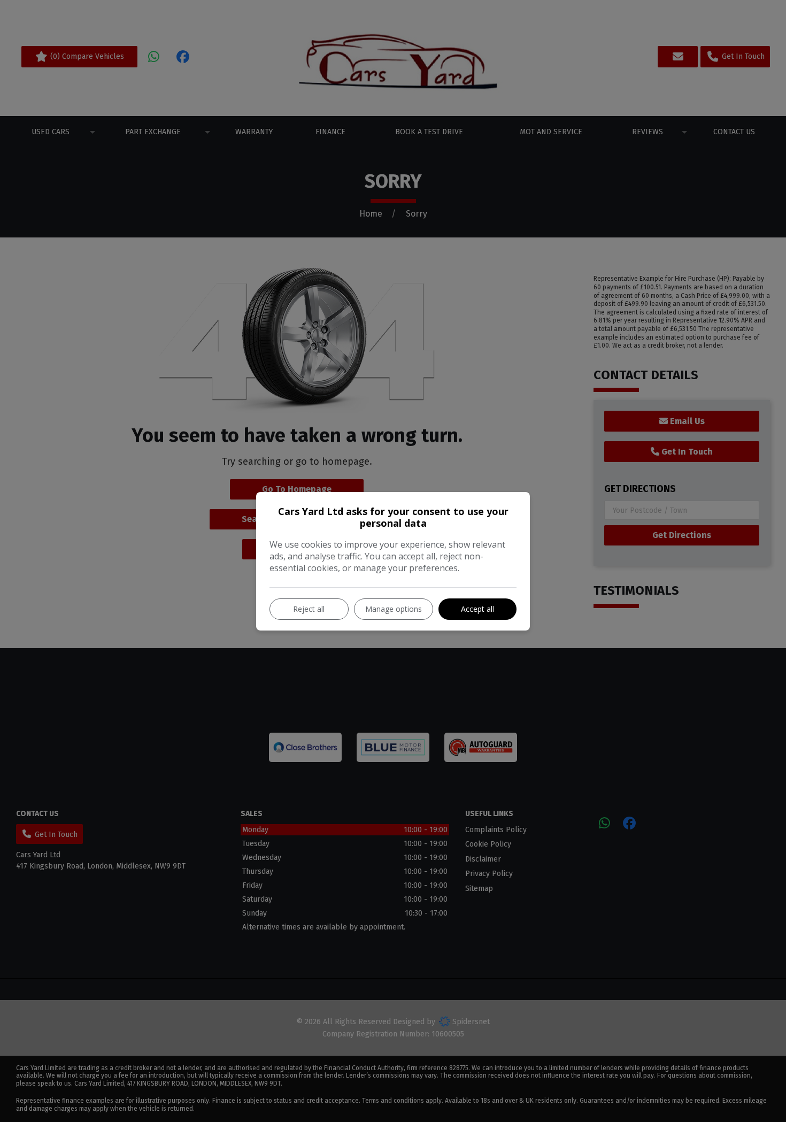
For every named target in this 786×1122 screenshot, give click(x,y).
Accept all (477, 609)
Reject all (309, 609)
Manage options (393, 609)
